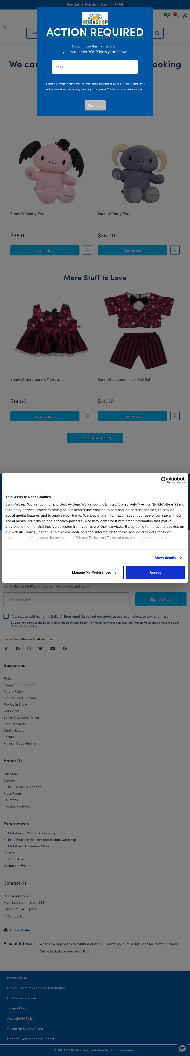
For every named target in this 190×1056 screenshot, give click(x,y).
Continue (95, 105)
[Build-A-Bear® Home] (95, 18)
